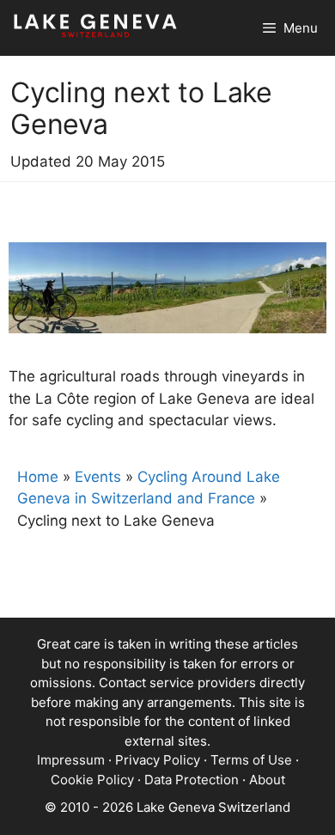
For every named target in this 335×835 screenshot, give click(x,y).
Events (98, 476)
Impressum (71, 760)
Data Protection (191, 779)
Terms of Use (251, 760)
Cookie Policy (92, 779)
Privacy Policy (157, 760)
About (267, 779)
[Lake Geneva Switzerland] (95, 28)
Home (37, 476)
